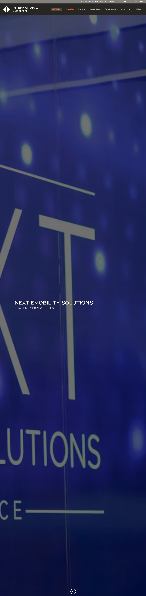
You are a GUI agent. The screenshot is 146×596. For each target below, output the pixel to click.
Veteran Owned (87, 1)
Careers (103, 1)
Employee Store (137, 1)
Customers (114, 1)
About (125, 1)
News (97, 1)
